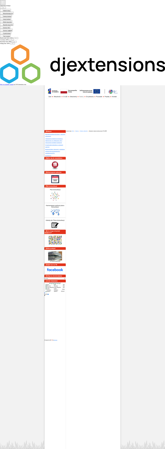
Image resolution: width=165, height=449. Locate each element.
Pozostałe (99, 96)
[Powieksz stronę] (17, 38)
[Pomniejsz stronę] (14, 38)
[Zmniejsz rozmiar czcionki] (10, 40)
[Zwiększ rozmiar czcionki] (13, 40)
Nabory (81, 96)
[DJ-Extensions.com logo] (82, 83)
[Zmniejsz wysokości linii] (13, 42)
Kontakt (114, 96)
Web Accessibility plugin (6, 84)
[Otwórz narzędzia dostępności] (3, 2)
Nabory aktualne (84, 131)
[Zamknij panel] (4, 8)
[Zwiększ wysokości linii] (15, 42)
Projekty (107, 96)
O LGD (65, 96)
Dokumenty (73, 96)
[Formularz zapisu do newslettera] (55, 165)
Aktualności (57, 96)
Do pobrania (90, 96)
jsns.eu (55, 340)
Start (49, 96)
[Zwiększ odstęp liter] (14, 43)
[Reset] (1, 7)
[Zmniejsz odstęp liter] (11, 43)
